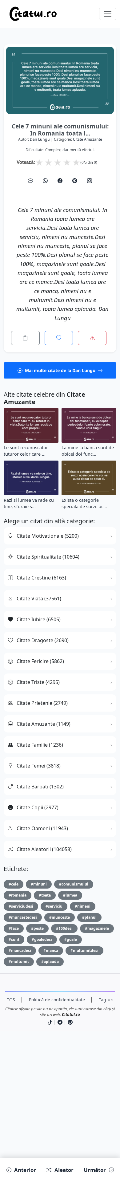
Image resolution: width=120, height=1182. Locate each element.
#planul (89, 917)
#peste (37, 928)
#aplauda (50, 961)
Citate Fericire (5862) (40, 661)
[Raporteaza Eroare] (92, 338)
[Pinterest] (75, 181)
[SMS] (30, 181)
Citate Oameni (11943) (42, 828)
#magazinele (97, 928)
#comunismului (73, 884)
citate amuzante (87, 139)
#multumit (19, 961)
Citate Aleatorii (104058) (44, 849)
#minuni (39, 884)
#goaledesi (42, 939)
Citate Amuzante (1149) (43, 724)
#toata (45, 895)
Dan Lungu (40, 139)
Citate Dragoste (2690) (43, 640)
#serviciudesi (21, 906)
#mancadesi (20, 950)
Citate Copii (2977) (37, 807)
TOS (11, 1000)
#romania (17, 895)
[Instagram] (89, 181)
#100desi (64, 928)
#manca (50, 950)
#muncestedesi (23, 917)
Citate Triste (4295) (38, 682)
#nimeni (82, 906)
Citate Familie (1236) (40, 744)
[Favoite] (59, 338)
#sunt (14, 939)
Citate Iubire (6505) (39, 619)
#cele (13, 884)
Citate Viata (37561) (39, 598)
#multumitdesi (84, 950)
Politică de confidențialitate (57, 1000)
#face (14, 928)
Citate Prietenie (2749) (42, 703)
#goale (70, 939)
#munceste (59, 917)
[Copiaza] (25, 338)
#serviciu (54, 906)
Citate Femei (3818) (39, 765)
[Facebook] (60, 181)
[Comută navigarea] (107, 14)
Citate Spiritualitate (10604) (48, 556)
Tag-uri (106, 1000)
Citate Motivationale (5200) (48, 535)
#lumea (70, 895)
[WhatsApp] (45, 181)
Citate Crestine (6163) (41, 577)
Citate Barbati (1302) (40, 786)
